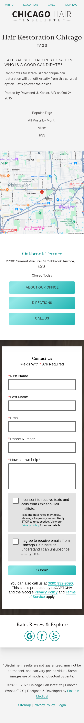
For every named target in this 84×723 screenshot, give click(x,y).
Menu (9, 4)
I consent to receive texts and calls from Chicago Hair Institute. (45, 512)
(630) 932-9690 (60, 583)
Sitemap (24, 705)
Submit (42, 570)
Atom (42, 128)
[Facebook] (42, 636)
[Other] (29, 636)
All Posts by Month (42, 120)
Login (61, 705)
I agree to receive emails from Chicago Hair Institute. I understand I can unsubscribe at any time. (45, 547)
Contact (72, 4)
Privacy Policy (30, 525)
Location (30, 4)
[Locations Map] (42, 192)
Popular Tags (42, 113)
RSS (42, 135)
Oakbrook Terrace (42, 254)
